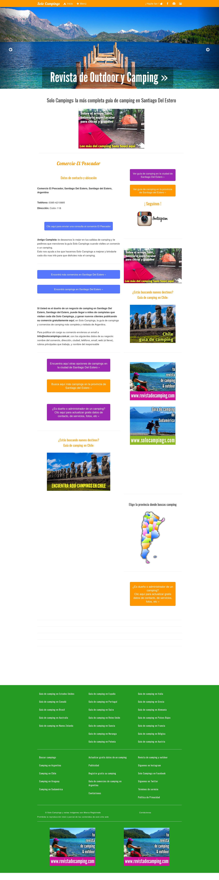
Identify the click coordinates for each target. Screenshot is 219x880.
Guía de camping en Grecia (151, 701)
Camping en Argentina (50, 765)
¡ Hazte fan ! (152, 3)
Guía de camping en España (102, 693)
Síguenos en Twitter (148, 781)
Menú (82, 3)
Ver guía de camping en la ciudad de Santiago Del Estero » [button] (153, 175)
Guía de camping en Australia (53, 717)
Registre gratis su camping (102, 773)
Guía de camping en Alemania (152, 709)
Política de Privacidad (149, 797)
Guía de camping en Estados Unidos (56, 693)
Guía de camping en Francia (151, 725)
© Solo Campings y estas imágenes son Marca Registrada (73, 812)
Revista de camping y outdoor (153, 757)
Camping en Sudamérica (51, 789)
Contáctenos (95, 793)
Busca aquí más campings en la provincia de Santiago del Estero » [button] (78, 386)
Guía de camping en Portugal (103, 701)
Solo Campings (48, 3)
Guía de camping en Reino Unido (104, 717)
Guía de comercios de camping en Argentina (105, 783)
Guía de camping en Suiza (101, 709)
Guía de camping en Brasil (52, 709)
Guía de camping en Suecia (102, 725)
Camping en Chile (47, 773)
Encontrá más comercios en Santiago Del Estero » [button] (78, 274)
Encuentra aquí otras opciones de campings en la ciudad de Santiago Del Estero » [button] (78, 365)
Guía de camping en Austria (151, 741)
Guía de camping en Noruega (103, 733)
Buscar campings (47, 757)
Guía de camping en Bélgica (151, 733)
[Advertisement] (78, 515)
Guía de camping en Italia (150, 693)
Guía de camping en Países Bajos (154, 717)
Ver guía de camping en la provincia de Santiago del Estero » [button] (152, 190)
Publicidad (94, 765)
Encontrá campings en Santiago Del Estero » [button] (78, 289)
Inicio (69, 3)
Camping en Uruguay (49, 781)
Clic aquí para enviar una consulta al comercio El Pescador (79, 226)
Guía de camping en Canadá (52, 701)
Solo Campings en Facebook (152, 773)
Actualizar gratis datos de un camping (108, 757)
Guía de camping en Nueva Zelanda (56, 725)
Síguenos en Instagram (149, 765)
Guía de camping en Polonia (102, 741)
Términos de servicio (148, 789)
